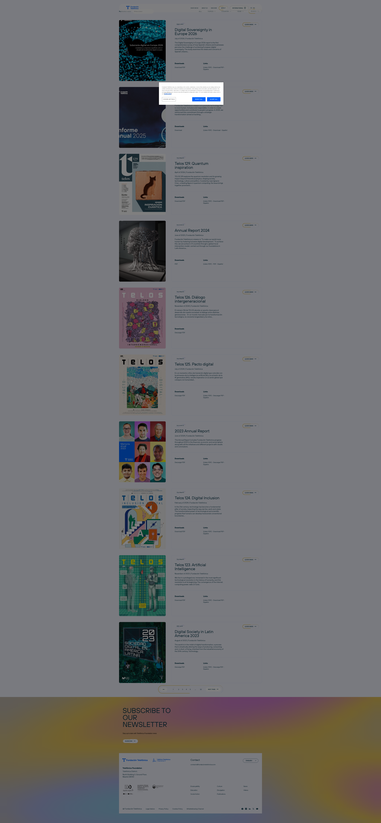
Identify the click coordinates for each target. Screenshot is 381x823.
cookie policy (167, 93)
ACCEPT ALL (214, 99)
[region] (191, 93)
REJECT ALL (199, 99)
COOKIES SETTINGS (169, 99)
